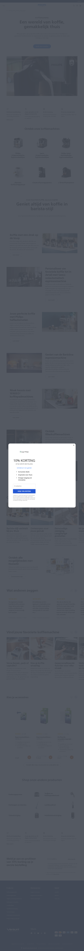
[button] (74, 445)
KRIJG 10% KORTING (24, 491)
